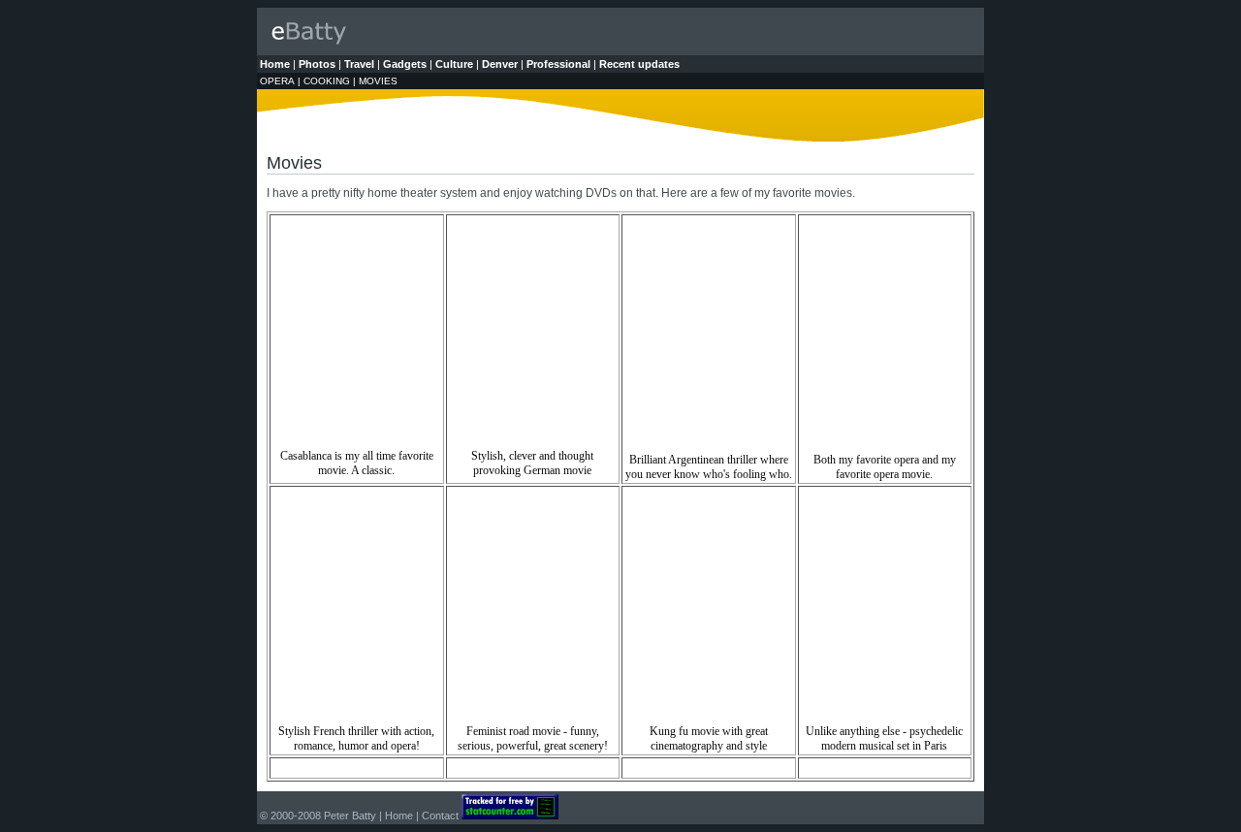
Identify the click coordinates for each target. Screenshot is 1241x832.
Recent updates (639, 64)
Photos (317, 64)
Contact (440, 815)
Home (275, 64)
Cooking (326, 81)
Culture (454, 64)
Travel (359, 64)
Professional (558, 64)
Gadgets (405, 64)
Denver (500, 64)
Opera (277, 81)
